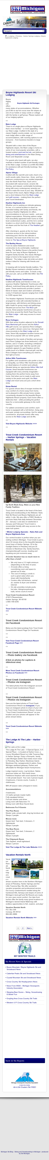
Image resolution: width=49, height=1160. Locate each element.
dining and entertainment (16, 154)
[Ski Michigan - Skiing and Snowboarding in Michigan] (6, 36)
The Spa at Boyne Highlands (24, 240)
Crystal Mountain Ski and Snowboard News (24, 978)
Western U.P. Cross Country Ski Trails (22, 1003)
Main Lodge (34, 195)
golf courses (14, 197)
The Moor (30, 308)
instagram (30, 706)
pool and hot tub (24, 152)
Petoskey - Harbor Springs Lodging (28, 36)
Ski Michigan (25, 1153)
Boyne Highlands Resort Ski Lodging (21, 93)
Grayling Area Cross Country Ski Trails (22, 998)
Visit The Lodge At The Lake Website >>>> (24, 847)
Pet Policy (9, 169)
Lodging (11, 36)
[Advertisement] (24, 64)
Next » (29, 928)
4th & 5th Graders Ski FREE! (24, 1086)
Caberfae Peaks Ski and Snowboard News (23, 973)
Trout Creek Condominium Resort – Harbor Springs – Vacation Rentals (24, 437)
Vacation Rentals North (18, 855)
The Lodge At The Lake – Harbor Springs (23, 740)
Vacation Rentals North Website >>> (21, 918)
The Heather (35, 225)
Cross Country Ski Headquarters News (22, 982)
